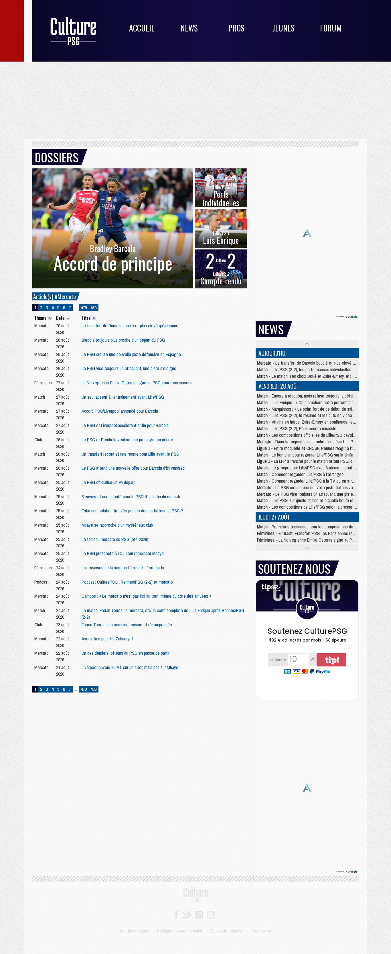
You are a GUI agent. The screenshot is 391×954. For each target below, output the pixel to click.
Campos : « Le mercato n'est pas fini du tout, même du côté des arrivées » (146, 596)
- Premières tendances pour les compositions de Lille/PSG (313, 527)
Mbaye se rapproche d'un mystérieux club (117, 525)
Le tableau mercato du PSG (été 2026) (115, 539)
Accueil (142, 28)
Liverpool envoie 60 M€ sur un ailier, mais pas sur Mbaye (130, 667)
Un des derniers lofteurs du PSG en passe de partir (125, 653)
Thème (40, 317)
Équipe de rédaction (227, 931)
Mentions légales (135, 931)
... (75, 307)
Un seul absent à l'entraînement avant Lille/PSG (123, 397)
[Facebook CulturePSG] (176, 914)
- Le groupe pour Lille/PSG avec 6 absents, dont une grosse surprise (322, 468)
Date (60, 317)
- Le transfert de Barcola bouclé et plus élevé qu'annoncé (314, 363)
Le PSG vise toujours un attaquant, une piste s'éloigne (129, 368)
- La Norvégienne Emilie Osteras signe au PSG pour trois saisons (323, 540)
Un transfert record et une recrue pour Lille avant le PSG (130, 454)
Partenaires (261, 931)
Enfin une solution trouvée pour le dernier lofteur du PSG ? (132, 511)
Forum (331, 28)
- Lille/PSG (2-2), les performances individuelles (304, 369)
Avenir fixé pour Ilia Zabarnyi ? (107, 639)
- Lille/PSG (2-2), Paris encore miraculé (296, 428)
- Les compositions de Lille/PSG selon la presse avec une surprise (320, 507)
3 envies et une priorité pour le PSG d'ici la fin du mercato (131, 496)
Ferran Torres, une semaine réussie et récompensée (127, 624)
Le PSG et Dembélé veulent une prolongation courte (127, 439)
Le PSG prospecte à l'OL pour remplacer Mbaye (123, 553)
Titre (86, 317)
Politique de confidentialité (180, 931)
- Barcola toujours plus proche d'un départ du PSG (308, 441)
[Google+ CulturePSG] (199, 914)
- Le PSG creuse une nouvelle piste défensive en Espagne (316, 487)
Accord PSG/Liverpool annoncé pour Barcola (120, 411)
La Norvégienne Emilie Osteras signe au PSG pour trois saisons (137, 382)
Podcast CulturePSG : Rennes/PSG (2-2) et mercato (127, 582)
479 (84, 307)
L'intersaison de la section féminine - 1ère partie (123, 567)
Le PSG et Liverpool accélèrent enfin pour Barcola (125, 425)
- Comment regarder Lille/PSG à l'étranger (300, 474)
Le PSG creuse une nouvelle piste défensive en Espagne (131, 354)
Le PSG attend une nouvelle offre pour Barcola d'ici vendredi (133, 468)
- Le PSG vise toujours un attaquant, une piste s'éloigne (313, 494)
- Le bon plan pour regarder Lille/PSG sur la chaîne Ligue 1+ (314, 455)
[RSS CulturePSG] (211, 914)
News (189, 28)
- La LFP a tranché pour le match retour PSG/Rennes (310, 461)
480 (93, 307)
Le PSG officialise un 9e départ (108, 482)
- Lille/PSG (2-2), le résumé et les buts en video (304, 415)
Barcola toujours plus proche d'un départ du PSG (123, 340)
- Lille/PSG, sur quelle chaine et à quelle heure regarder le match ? (320, 500)
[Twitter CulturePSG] (186, 914)
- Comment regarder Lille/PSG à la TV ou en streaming (311, 481)
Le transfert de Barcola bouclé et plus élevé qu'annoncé (130, 325)
